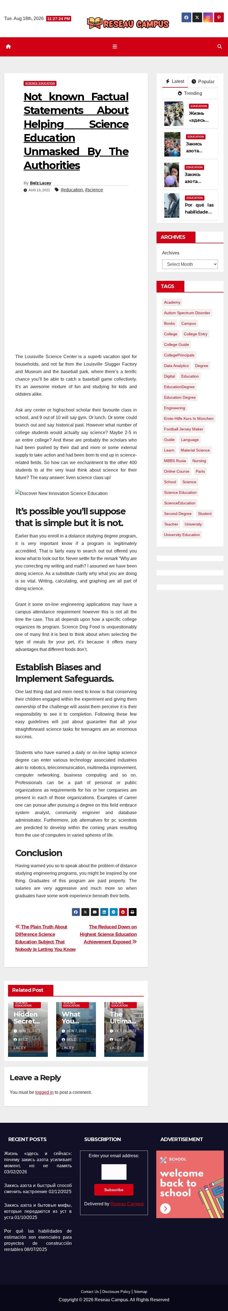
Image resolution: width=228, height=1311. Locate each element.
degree (201, 365)
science (189, 482)
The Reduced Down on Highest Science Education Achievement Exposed (108, 934)
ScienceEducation (179, 503)
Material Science (195, 450)
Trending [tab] (192, 93)
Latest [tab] (177, 81)
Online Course (176, 471)
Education (199, 106)
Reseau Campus (127, 1203)
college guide (176, 344)
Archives (170, 253)
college (170, 334)
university (193, 524)
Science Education (40, 83)
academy (172, 302)
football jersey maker (183, 429)
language (190, 439)
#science (94, 189)
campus (188, 323)
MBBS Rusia (175, 461)
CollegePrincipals (179, 355)
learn (169, 450)
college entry (195, 334)
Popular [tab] (205, 81)
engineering (174, 408)
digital (169, 376)
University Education (182, 534)
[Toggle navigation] (115, 46)
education (190, 376)
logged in (44, 1092)
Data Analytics (176, 365)
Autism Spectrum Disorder (187, 313)
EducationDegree (179, 387)
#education (72, 189)
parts (200, 471)
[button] (219, 46)
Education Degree (180, 397)
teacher (171, 524)
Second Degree (178, 513)
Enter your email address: (114, 1179)
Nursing (199, 461)
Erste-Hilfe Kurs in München (189, 418)
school (170, 482)
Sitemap (140, 1292)
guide (169, 439)
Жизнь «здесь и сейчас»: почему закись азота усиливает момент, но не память (38, 1159)
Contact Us (90, 1292)
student (205, 513)
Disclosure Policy (116, 1292)
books (169, 323)
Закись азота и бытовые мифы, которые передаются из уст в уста (38, 1211)
